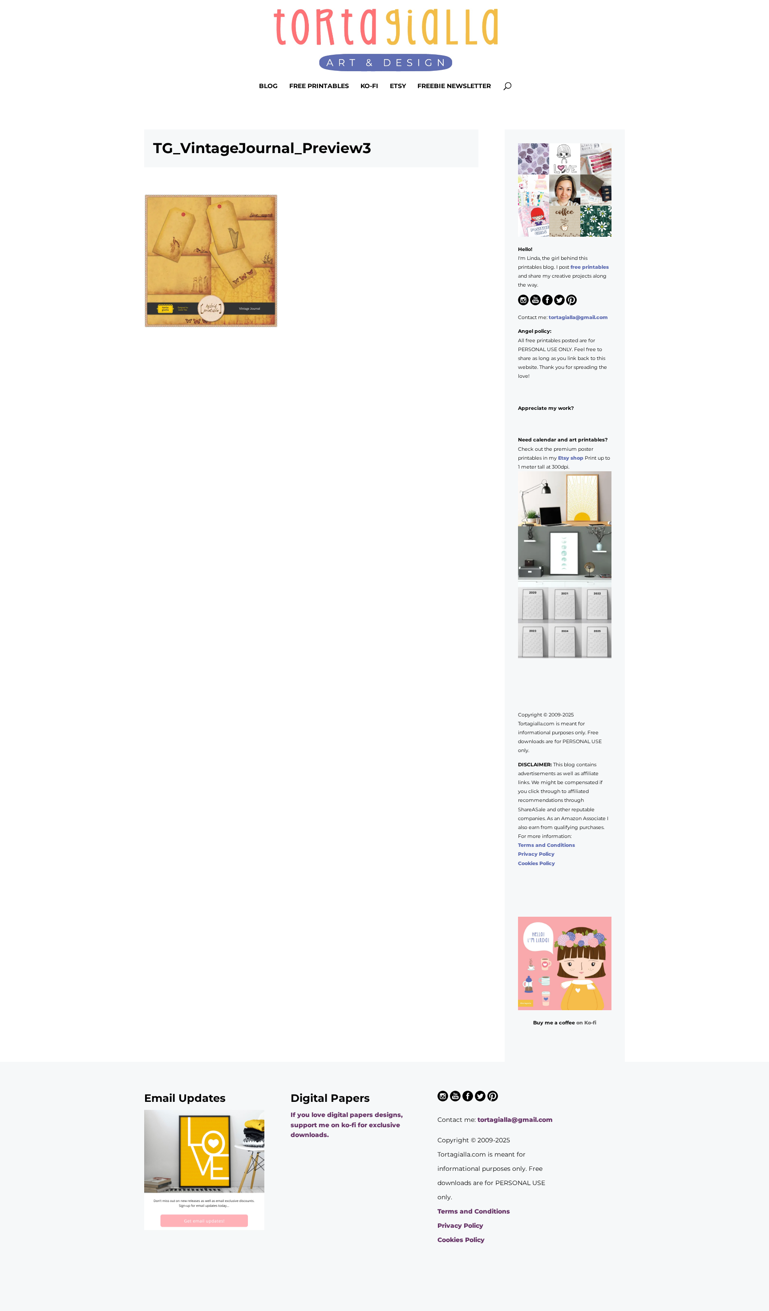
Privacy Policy (536, 854)
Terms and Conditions (546, 845)
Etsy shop (570, 458)
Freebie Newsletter (454, 86)
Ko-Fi (369, 86)
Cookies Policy (536, 863)
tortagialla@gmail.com (578, 317)
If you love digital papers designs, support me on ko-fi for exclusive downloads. (347, 1125)
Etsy (398, 86)
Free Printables (319, 86)
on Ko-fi (586, 1023)
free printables (590, 267)
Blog (268, 86)
